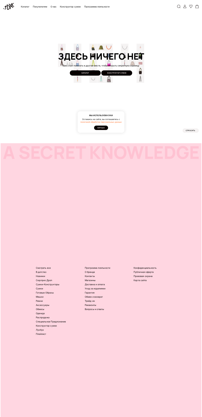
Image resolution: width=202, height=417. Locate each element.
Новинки (40, 276)
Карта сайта (140, 280)
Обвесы (40, 309)
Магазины (90, 280)
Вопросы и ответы (94, 309)
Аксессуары (42, 305)
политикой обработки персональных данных (101, 122)
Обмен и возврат (94, 296)
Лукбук (40, 329)
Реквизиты (90, 305)
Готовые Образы (45, 292)
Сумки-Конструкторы (48, 284)
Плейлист (41, 334)
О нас (54, 6)
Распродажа (42, 317)
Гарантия (90, 292)
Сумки (39, 288)
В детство (41, 272)
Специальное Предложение (51, 321)
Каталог (25, 6)
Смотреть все (43, 267)
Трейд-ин (90, 301)
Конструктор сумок (70, 6)
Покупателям (40, 6)
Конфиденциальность (145, 267)
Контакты (90, 276)
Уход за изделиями (95, 288)
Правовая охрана (143, 276)
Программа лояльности (97, 6)
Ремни (39, 301)
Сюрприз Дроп (44, 280)
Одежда (40, 313)
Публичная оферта (144, 272)
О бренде (90, 272)
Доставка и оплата (95, 284)
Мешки (39, 296)
